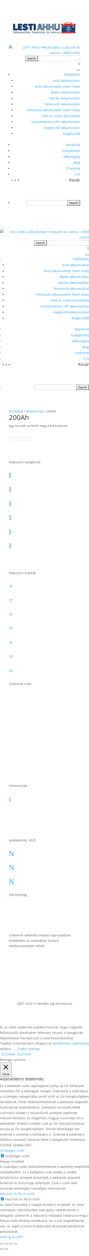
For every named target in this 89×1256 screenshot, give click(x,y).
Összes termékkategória (42, 558)
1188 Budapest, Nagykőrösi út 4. (48, 732)
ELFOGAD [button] (8, 1054)
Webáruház (35, 411)
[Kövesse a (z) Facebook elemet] (76, 959)
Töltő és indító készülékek (60, 116)
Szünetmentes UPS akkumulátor (55, 122)
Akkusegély (71, 156)
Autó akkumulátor (66, 80)
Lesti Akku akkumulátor (42, 641)
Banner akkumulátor (39, 584)
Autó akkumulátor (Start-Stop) (57, 86)
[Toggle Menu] (78, 70)
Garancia (28, 797)
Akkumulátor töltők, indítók (45, 544)
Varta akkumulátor (37, 669)
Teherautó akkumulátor (62, 104)
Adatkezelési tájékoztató (42, 880)
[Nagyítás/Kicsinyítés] (2, 1243)
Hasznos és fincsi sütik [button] (17, 1193)
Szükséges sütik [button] (12, 1150)
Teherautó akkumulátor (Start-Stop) (53, 110)
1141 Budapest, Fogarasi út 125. (45, 714)
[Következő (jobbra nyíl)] (6, 1249)
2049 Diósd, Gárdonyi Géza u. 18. (48, 763)
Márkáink (73, 145)
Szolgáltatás (71, 151)
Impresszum (31, 866)
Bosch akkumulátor (38, 598)
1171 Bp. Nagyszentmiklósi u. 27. (48, 697)
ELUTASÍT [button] (24, 1054)
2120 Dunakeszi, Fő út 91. (44, 747)
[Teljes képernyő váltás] (6, 1243)
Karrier (26, 811)
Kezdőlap (16, 411)
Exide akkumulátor (37, 627)
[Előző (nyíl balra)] (2, 1249)
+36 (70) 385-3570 (36, 920)
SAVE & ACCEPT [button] (11, 1237)
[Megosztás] (11, 1243)
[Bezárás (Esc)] (15, 1243)
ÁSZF (24, 852)
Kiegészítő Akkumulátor (62, 128)
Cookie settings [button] (28, 1049)
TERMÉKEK (72, 74)
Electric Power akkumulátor (46, 613)
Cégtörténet (31, 825)
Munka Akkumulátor (64, 98)
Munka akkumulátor (39, 516)
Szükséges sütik (17, 1156)
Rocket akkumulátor (39, 655)
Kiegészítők (71, 134)
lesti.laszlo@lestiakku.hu (43, 906)
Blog (76, 162)
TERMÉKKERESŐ (44, 431)
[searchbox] (46, 203)
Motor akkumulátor (65, 92)
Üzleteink (73, 168)
